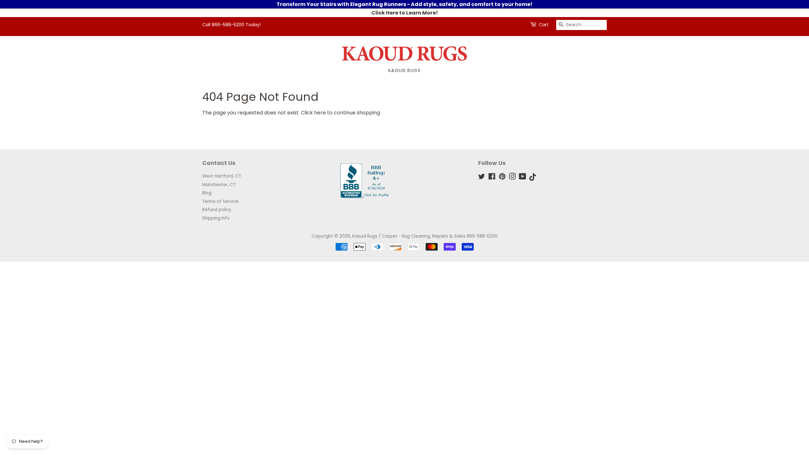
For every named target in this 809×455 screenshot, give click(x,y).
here (320, 112)
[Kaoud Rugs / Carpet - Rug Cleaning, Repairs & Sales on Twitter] (481, 178)
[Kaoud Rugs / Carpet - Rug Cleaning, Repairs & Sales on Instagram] (512, 178)
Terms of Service (220, 201)
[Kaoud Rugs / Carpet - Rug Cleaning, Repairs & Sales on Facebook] (492, 178)
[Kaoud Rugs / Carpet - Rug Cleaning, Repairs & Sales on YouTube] (522, 178)
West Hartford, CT (221, 176)
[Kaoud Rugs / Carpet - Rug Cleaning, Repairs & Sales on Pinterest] (502, 178)
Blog (206, 193)
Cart (544, 24)
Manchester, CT (219, 185)
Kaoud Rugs (404, 70)
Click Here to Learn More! (404, 12)
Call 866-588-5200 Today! (231, 24)
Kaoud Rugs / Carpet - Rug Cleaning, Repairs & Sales (408, 236)
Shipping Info (216, 218)
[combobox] (581, 25)
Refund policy (216, 210)
